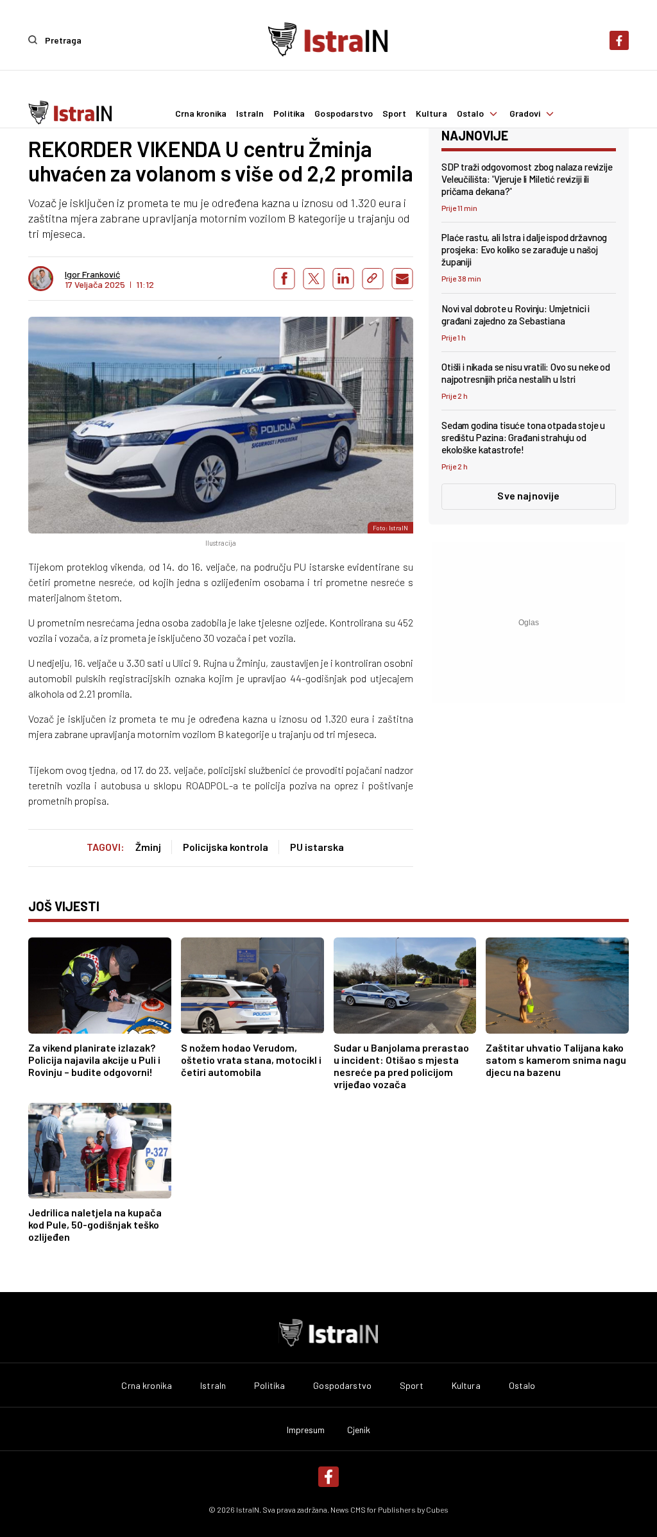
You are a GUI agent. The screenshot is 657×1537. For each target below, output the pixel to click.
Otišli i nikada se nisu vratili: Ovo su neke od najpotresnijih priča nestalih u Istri (525, 373)
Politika (289, 113)
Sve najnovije (528, 495)
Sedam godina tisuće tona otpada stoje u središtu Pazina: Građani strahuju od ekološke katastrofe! (523, 437)
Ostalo (470, 113)
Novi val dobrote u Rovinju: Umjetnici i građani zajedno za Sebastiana (515, 314)
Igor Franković (92, 274)
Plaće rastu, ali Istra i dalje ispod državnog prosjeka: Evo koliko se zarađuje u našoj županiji (524, 249)
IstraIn (250, 113)
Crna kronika (201, 113)
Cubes (437, 1509)
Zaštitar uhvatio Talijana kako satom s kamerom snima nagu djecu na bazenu (556, 1059)
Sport (394, 113)
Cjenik (359, 1430)
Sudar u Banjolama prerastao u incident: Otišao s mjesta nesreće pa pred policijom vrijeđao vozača (401, 1065)
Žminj (148, 847)
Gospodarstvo (343, 113)
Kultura (431, 113)
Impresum (306, 1430)
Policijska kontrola (225, 847)
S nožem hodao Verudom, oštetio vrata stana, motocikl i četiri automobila (251, 1059)
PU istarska (317, 847)
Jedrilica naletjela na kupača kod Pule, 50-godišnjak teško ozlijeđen (95, 1224)
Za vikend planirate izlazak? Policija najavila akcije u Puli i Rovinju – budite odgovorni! (94, 1059)
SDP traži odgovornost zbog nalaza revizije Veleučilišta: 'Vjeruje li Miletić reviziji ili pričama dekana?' (527, 179)
